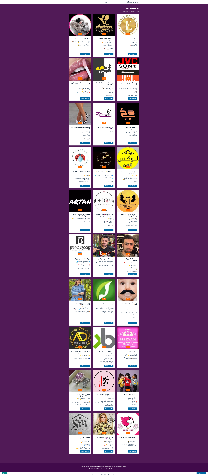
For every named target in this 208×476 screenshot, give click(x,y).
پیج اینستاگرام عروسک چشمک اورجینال (81, 39)
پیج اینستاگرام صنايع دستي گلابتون (105, 259)
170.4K (128, 210)
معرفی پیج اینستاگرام (132, 2)
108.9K (104, 254)
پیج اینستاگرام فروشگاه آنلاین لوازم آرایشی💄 (80, 83)
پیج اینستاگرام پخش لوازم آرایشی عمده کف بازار (104, 352)
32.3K (80, 433)
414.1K (80, 34)
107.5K (104, 298)
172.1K (80, 167)
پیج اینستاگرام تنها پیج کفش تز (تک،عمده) (130, 259)
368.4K (128, 78)
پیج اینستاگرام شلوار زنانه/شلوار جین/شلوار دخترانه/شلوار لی (105, 395)
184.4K (128, 167)
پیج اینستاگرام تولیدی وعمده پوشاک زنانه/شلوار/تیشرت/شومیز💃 (80, 303)
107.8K (80, 254)
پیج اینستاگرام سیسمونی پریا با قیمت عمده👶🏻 (128, 303)
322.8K (80, 78)
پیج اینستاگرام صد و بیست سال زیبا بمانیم (105, 303)
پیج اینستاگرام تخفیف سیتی (131, 127)
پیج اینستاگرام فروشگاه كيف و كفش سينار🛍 (80, 128)
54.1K (80, 347)
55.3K (128, 347)
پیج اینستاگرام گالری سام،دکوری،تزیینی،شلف (84, 438)
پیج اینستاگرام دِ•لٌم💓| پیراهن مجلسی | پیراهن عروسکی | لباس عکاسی (104, 215)
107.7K (128, 298)
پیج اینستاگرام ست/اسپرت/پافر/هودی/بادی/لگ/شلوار (104, 83)
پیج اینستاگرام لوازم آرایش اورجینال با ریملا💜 (105, 128)
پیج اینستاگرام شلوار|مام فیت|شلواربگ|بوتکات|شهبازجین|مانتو (128, 215)
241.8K (80, 122)
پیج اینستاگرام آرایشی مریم (131, 352)
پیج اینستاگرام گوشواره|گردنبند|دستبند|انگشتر (81, 172)
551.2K (104, 34)
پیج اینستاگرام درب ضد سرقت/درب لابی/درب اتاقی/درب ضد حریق (80, 352)
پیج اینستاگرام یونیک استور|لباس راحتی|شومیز (128, 438)
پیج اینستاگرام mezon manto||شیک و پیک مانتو (104, 39)
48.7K (80, 390)
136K (80, 210)
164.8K (104, 210)
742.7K (128, 34)
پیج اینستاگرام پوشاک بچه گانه (130, 394)
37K (128, 433)
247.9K (104, 122)
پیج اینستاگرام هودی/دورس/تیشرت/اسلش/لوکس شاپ (129, 172)
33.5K (104, 433)
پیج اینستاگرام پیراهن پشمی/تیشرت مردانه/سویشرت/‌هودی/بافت (81, 215)
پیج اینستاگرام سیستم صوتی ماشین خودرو (129, 83)
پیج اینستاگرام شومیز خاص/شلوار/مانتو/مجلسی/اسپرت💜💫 (104, 438)
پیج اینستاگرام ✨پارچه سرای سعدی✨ (104, 171)
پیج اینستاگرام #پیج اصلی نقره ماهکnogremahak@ (83, 395)
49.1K (104, 390)
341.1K (104, 78)
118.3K (128, 254)
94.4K (80, 298)
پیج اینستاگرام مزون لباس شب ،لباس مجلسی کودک (129, 39)
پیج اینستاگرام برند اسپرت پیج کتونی (81, 259)
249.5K (128, 122)
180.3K (104, 167)
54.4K (104, 347)
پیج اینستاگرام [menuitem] (104, 2)
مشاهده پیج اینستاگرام (132, 54)
